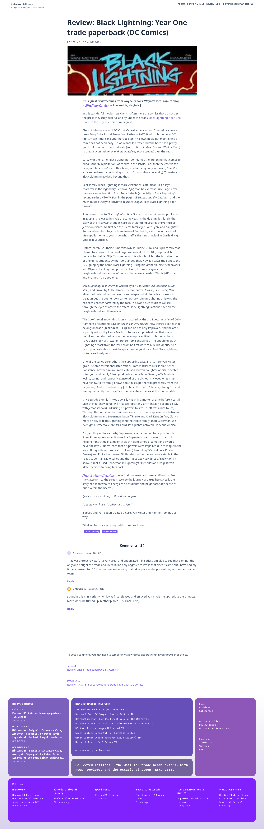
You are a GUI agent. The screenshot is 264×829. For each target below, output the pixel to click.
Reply (70, 581)
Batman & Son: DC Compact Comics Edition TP (104, 714)
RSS (201, 749)
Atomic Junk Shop (230, 789)
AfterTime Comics (97, 105)
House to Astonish (148, 789)
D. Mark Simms (79, 588)
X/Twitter (205, 742)
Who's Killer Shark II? (69, 798)
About (181, 3)
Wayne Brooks (109, 531)
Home (202, 704)
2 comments (94, 41)
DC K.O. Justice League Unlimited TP (99, 728)
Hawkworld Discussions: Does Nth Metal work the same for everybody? (28, 799)
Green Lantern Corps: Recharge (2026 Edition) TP (108, 737)
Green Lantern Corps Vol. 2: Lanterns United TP (107, 733)
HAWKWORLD (18, 789)
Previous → (74, 680)
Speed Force (102, 789)
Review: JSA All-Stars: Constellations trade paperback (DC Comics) (105, 684)
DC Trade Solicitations (236, 3)
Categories (206, 711)
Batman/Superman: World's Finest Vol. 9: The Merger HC (112, 719)
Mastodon (204, 746)
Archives (204, 707)
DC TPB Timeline (195, 3)
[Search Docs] (252, 4)
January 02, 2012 (93, 553)
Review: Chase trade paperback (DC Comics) (92, 669)
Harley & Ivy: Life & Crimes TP (96, 742)
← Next (71, 666)
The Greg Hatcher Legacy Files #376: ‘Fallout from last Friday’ (235, 799)
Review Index (213, 3)
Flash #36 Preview (106, 795)
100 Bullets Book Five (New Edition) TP (101, 709)
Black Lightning (92, 531)
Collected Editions (22, 4)
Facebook (204, 739)
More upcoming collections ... (95, 750)
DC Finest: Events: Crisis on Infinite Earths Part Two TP (114, 723)
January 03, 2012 (96, 588)
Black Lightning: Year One (165, 118)
